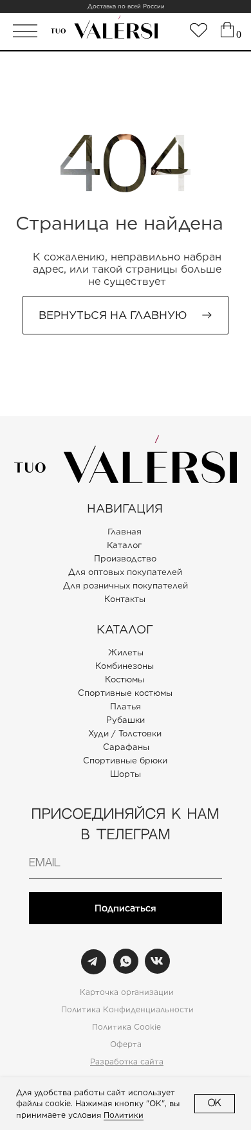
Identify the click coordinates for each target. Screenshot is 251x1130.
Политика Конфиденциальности (127, 1009)
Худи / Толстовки (125, 733)
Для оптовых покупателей (125, 572)
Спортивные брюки (125, 760)
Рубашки (125, 720)
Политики (124, 1115)
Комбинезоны (124, 666)
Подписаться (125, 908)
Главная (124, 532)
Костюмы (124, 679)
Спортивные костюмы (125, 693)
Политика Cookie (126, 1027)
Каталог (124, 545)
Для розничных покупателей (125, 585)
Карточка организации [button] (127, 992)
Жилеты (126, 652)
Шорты (125, 774)
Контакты (124, 599)
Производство (125, 558)
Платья (125, 706)
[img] (198, 30)
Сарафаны (126, 747)
